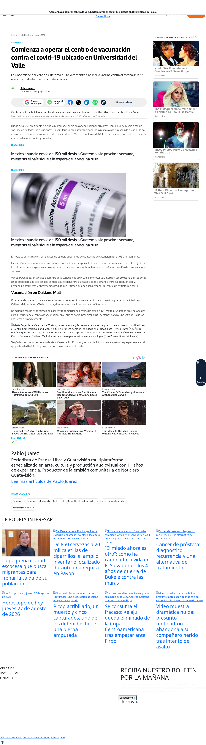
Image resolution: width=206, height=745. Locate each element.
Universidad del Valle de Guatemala (82, 501)
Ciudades (26, 35)
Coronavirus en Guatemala (38, 501)
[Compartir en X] (78, 102)
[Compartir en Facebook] (70, 102)
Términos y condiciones (36, 737)
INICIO (14, 35)
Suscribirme (127, 697)
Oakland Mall (58, 501)
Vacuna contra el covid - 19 (24, 507)
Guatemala (41, 35)
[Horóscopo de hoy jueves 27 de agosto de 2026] (26, 595)
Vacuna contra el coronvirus (113, 501)
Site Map (55, 737)
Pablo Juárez (28, 88)
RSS (63, 737)
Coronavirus (18, 501)
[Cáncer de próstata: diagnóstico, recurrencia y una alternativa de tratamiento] (180, 535)
